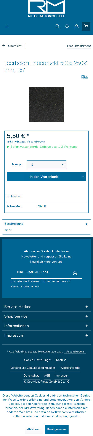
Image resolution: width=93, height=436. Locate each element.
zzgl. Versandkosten (32, 141)
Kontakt (61, 360)
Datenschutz (31, 376)
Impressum (62, 376)
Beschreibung (14, 224)
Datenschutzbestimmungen (47, 281)
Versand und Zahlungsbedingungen (33, 368)
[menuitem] (7, 26)
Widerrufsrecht (70, 368)
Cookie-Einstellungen (37, 360)
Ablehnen (33, 429)
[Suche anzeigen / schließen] (57, 26)
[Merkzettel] (67, 26)
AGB (47, 376)
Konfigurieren (56, 429)
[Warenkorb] (86, 26)
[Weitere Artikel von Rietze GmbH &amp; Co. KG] (85, 77)
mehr (8, 230)
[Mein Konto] (76, 26)
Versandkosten (75, 351)
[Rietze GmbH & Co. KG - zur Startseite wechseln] (46, 8)
